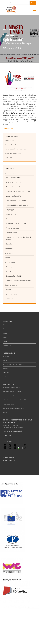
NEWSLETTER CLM (9, 460)
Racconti (9, 299)
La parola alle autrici (13, 196)
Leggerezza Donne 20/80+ (13, 153)
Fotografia (9, 249)
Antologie (9, 267)
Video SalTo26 (9, 141)
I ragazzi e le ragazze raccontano (18, 191)
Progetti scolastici (12, 228)
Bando (5, 333)
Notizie (7, 258)
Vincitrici (8, 290)
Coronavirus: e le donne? (15, 187)
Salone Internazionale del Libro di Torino (16, 400)
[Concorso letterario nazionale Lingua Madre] (10, 13)
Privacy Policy (7, 435)
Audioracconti (11, 294)
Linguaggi (10, 210)
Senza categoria (11, 285)
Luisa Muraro (9, 157)
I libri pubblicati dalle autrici (17, 205)
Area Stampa (7, 345)
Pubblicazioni (10, 262)
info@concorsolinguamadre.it (12, 431)
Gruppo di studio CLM (14, 276)
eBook (8, 271)
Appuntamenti (10, 173)
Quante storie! (11, 233)
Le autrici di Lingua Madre (16, 201)
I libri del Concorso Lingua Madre (18, 280)
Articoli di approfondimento (16, 182)
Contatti (5, 337)
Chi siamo (6, 325)
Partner (5, 341)
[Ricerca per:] (19, 3)
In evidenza (9, 253)
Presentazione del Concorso (16, 223)
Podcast (9, 219)
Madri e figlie (11, 214)
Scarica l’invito (8, 129)
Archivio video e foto (13, 178)
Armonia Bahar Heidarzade (14, 145)
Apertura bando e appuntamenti (15, 149)
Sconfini (9, 244)
